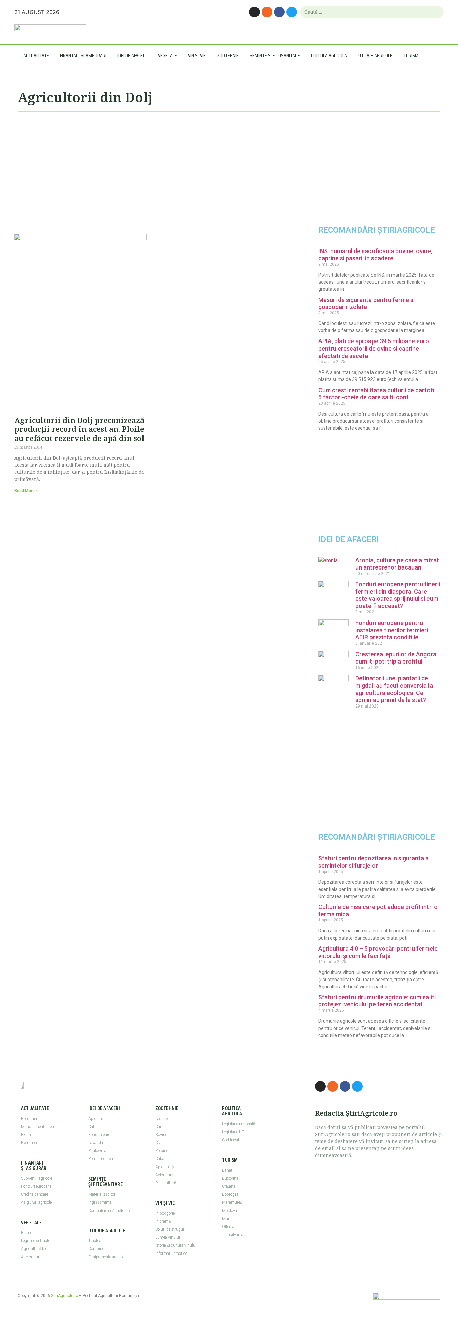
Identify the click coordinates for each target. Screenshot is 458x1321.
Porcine (161, 1150)
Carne (160, 1126)
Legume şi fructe (35, 1240)
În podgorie (165, 1213)
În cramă (163, 1221)
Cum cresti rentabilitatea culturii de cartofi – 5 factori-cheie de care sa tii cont (378, 393)
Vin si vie (197, 55)
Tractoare (96, 1240)
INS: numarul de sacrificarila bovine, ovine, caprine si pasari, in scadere (375, 254)
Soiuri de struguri (170, 1229)
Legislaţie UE (233, 1132)
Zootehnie (228, 55)
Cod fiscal (230, 1140)
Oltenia (228, 1226)
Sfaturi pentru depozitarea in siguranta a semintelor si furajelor (373, 862)
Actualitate (36, 55)
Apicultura (97, 1118)
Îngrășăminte (99, 1202)
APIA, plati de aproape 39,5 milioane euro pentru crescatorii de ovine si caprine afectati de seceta (373, 348)
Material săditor (101, 1194)
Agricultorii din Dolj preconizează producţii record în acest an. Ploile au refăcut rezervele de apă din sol (79, 429)
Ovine (160, 1142)
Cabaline (162, 1158)
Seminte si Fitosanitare (275, 55)
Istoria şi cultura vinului (175, 1245)
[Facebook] (279, 12)
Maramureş (232, 1202)
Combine (96, 1248)
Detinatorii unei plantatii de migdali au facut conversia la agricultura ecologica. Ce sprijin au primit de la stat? (394, 689)
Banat (227, 1170)
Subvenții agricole (36, 1178)
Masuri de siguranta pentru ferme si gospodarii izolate (366, 303)
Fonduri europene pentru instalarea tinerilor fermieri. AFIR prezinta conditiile (392, 630)
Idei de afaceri (132, 55)
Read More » (26, 490)
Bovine (161, 1134)
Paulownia (97, 1150)
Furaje (26, 1232)
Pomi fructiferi (100, 1158)
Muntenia (230, 1218)
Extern (26, 1134)
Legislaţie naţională (238, 1124)
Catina (94, 1126)
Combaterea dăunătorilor (109, 1210)
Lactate (161, 1118)
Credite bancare (34, 1194)
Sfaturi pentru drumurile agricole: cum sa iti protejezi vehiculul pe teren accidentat (377, 1001)
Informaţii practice (171, 1253)
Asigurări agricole (36, 1202)
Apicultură (164, 1167)
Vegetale (167, 55)
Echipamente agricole (106, 1257)
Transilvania (232, 1234)
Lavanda (95, 1142)
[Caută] (436, 12)
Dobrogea (230, 1194)
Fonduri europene (36, 1186)
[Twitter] (291, 12)
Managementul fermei (40, 1126)
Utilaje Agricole (375, 55)
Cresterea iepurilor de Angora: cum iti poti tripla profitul (396, 658)
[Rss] (267, 12)
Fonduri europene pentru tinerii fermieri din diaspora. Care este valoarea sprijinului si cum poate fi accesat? (397, 595)
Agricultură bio (34, 1248)
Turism (410, 55)
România (29, 1118)
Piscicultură (165, 1183)
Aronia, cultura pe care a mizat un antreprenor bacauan (397, 564)
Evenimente (31, 1142)
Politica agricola (329, 55)
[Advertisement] (151, 170)
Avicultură (164, 1175)
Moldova (229, 1210)
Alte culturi (30, 1257)
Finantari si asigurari (83, 55)
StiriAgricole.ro (64, 1295)
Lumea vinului (167, 1237)
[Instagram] (254, 12)
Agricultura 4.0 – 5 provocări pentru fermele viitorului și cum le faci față (378, 952)
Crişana (228, 1186)
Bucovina (230, 1178)
